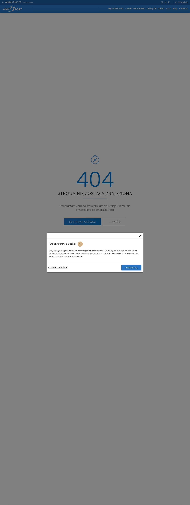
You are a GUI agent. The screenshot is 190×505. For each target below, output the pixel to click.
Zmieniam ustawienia (57, 267)
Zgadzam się (131, 267)
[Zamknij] (140, 236)
